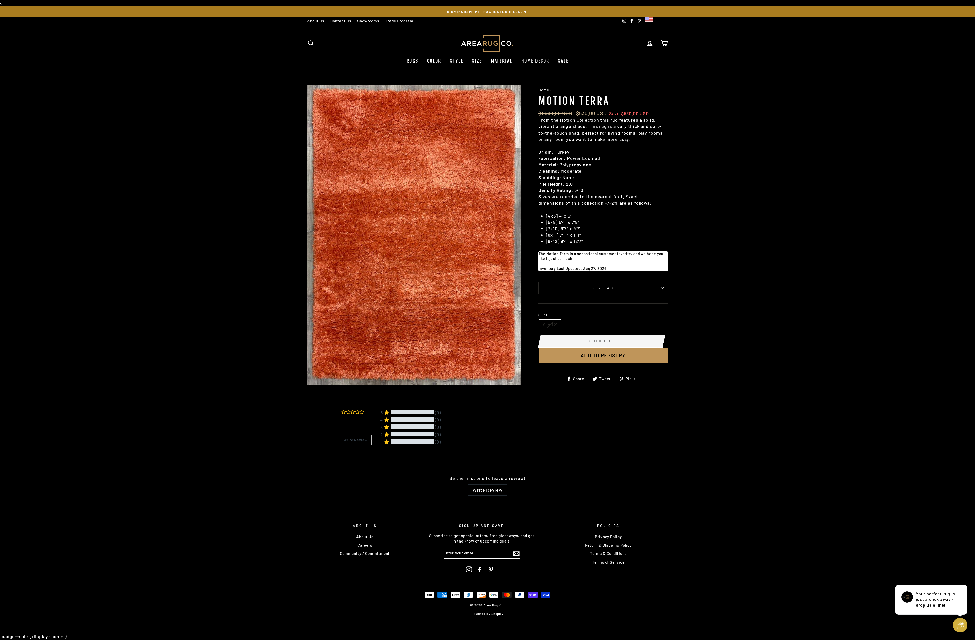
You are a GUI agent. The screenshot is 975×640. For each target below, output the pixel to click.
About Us (315, 21)
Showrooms (368, 21)
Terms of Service (608, 562)
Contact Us (340, 21)
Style (456, 61)
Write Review (487, 490)
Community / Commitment (365, 553)
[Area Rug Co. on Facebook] (480, 569)
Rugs (412, 61)
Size (477, 61)
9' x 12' (550, 324)
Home (543, 90)
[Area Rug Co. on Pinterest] (491, 569)
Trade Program (399, 21)
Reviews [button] (345, 458)
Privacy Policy (608, 536)
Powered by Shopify (487, 614)
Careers (365, 545)
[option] (487, 11)
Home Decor (535, 61)
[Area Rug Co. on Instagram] (469, 569)
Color (434, 61)
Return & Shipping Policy (608, 545)
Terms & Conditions (608, 553)
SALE (563, 61)
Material (501, 61)
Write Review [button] (355, 440)
